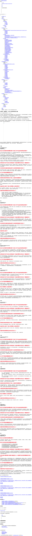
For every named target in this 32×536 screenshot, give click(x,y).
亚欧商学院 (3, 533)
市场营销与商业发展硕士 (8, 52)
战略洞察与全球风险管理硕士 (9, 44)
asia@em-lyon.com (2, 510)
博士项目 (6, 86)
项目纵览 (6, 31)
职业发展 (6, 57)
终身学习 (6, 99)
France (4, 531)
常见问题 (6, 33)
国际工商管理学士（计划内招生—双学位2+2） (11, 37)
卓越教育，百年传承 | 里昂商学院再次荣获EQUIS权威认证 (10, 503)
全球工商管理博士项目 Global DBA (8, 69)
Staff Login (10, 3)
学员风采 (6, 74)
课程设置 (6, 55)
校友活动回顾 (7, 102)
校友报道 (6, 101)
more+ (4, 499)
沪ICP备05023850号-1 (16, 535)
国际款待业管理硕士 (8, 48)
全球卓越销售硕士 (7, 51)
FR (2, 6)
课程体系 (6, 65)
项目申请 (1, 482)
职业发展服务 (7, 97)
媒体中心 (4, 25)
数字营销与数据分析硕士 (8, 40)
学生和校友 (6, 67)
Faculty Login (3, 3)
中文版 (3, 16)
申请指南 (6, 32)
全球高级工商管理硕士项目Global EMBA (5, 476)
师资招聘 (6, 84)
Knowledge (4, 532)
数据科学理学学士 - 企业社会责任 (9, 35)
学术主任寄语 (7, 71)
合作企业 (4, 106)
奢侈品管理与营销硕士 (8, 49)
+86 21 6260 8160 (4, 526)
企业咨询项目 (7, 60)
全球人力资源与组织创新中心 (9, 90)
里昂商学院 (5, 21)
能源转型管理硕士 (7, 46)
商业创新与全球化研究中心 (8, 92)
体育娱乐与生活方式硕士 (8, 43)
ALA (22, 535)
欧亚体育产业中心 (7, 88)
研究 (4, 85)
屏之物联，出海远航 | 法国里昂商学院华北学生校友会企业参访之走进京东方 (12, 502)
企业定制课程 (7, 78)
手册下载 (1, 483)
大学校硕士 (6, 39)
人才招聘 (6, 24)
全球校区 (6, 23)
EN (4, 16)
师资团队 (6, 66)
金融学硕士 (6, 42)
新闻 (5, 26)
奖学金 (6, 58)
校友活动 (6, 98)
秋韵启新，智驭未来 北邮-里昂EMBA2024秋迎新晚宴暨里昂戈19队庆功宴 (12, 504)
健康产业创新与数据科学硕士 (9, 47)
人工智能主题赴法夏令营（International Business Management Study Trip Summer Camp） (15, 30)
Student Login (7, 3)
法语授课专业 (7, 53)
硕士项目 (4, 38)
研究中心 (4, 87)
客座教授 (6, 83)
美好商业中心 (7, 89)
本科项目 (4, 34)
